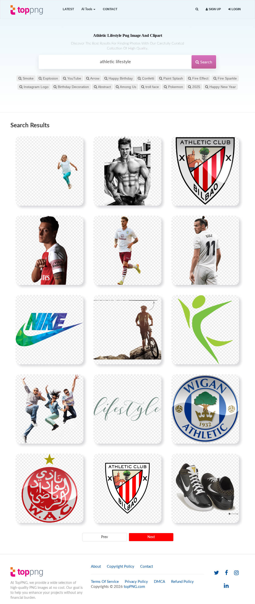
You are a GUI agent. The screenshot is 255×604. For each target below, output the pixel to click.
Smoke (28, 78)
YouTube (73, 78)
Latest (68, 9)
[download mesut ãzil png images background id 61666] (49, 250)
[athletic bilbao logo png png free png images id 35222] (205, 171)
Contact (110, 9)
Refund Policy (182, 582)
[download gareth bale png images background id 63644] (205, 250)
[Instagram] (236, 573)
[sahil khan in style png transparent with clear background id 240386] (127, 171)
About (96, 566)
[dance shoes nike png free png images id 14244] (205, 488)
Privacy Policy (136, 582)
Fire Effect (199, 78)
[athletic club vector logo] (127, 488)
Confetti (147, 78)
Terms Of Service (105, 582)
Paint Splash (172, 78)
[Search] (197, 9)
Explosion (50, 78)
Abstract (104, 87)
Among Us (127, 87)
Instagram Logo (36, 87)
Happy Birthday (120, 78)
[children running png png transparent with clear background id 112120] (49, 171)
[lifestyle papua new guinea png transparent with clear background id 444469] (127, 409)
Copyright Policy (120, 566)
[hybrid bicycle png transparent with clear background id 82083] (127, 329)
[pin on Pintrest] (76, 143)
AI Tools (87, 9)
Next (151, 537)
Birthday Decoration (73, 87)
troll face (151, 87)
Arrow (94, 78)
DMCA (159, 582)
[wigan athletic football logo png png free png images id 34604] (205, 409)
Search (205, 62)
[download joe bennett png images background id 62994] (127, 250)
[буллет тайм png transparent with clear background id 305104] (49, 409)
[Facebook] (226, 573)
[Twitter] (216, 573)
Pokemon (175, 87)
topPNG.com (134, 587)
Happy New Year (222, 87)
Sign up (214, 9)
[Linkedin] (226, 586)
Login (236, 9)
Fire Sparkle (227, 78)
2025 (195, 87)
